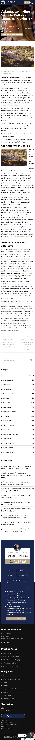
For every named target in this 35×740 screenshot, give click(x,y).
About (5, 682)
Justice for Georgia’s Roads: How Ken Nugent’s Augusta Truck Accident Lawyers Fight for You (15, 475)
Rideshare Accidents (9, 425)
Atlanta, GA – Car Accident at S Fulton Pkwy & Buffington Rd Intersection (26, 344)
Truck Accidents (8, 443)
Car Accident (7, 389)
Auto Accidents (8, 380)
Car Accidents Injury (9, 653)
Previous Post (8, 337)
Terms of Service (8, 699)
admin (5, 71)
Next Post (28, 337)
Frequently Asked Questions (12, 689)
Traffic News (28, 71)
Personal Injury (19, 71)
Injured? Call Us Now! (14, 716)
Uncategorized (8, 448)
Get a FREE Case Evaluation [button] (12, 34)
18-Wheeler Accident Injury (12, 656)
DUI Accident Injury (9, 663)
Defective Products (9, 393)
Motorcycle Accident (10, 411)
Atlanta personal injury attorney (19, 236)
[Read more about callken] (8, 2)
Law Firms (6, 398)
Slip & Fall (6, 429)
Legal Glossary (7, 407)
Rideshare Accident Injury (11, 660)
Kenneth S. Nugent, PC (21, 249)
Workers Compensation (11, 666)
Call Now (27, 2)
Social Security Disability (11, 434)
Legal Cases (6, 402)
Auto (12, 71)
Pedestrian (6, 416)
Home (5, 676)
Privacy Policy (7, 695)
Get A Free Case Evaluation (12, 679)
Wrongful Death (8, 452)
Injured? (5, 685)
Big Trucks (6, 384)
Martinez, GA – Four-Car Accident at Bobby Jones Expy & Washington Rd (10, 344)
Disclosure (6, 692)
